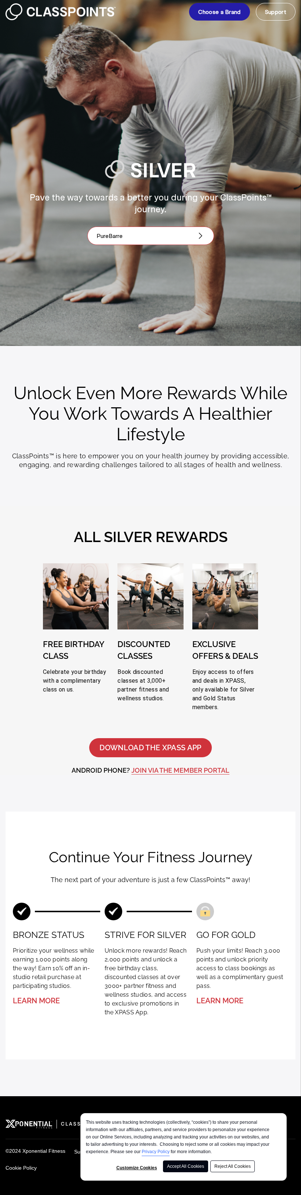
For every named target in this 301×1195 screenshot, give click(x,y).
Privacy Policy (156, 1151)
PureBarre (110, 235)
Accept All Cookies (185, 1166)
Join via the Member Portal (180, 770)
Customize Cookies (136, 1167)
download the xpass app (150, 747)
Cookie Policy (21, 1168)
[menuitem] (219, 12)
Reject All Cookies (232, 1166)
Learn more (36, 1000)
